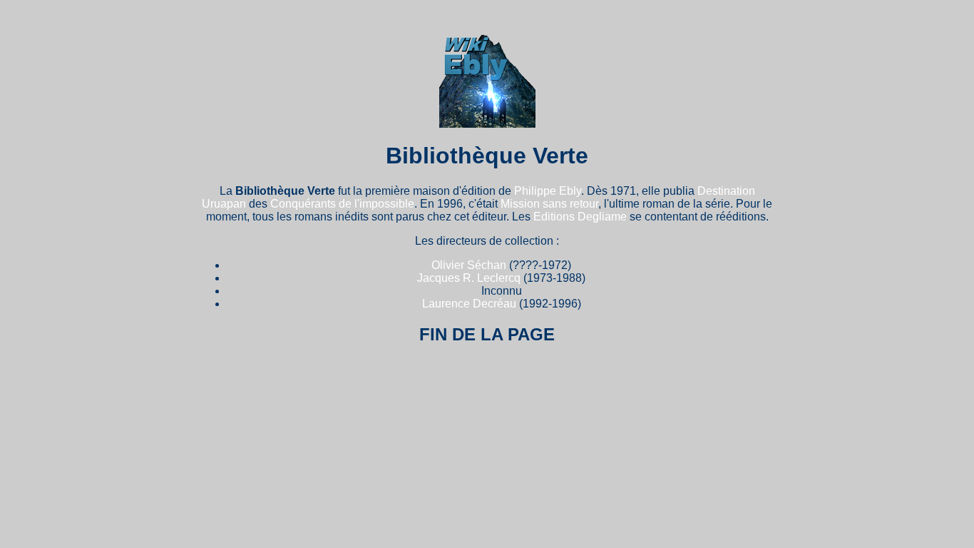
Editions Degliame (580, 216)
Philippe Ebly (547, 191)
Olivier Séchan (468, 265)
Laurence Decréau (469, 304)
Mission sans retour (549, 204)
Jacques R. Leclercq (469, 278)
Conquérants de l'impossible (342, 204)
